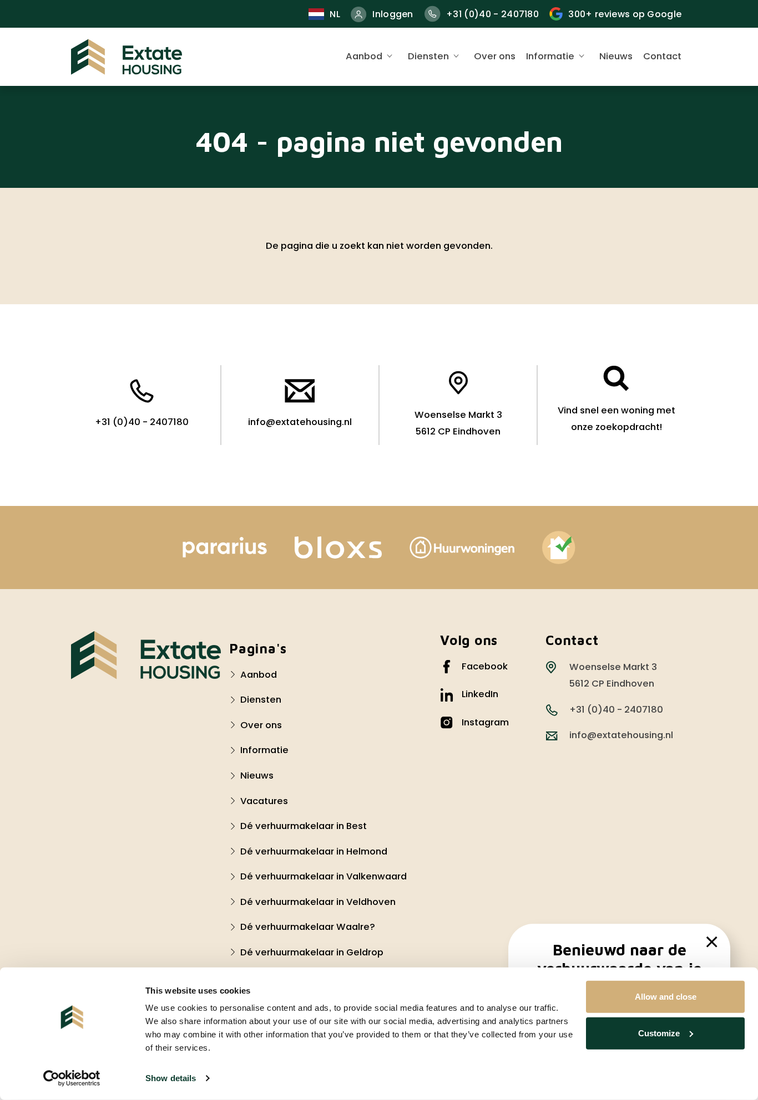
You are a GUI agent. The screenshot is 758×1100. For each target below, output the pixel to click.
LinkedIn (480, 694)
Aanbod (364, 56)
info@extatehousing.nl (300, 422)
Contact (662, 56)
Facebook (485, 666)
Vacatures (264, 801)
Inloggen (392, 14)
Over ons (495, 56)
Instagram (485, 722)
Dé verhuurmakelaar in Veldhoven (318, 902)
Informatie (550, 56)
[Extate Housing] (126, 57)
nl (335, 14)
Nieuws (616, 56)
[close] (712, 942)
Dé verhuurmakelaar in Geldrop (311, 952)
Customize (659, 1032)
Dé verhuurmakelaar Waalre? (307, 926)
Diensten (428, 56)
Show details (170, 1078)
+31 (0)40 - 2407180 (492, 14)
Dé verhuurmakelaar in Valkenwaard (323, 876)
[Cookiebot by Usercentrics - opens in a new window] (71, 1078)
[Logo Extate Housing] (146, 655)
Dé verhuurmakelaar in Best (303, 826)
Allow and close (665, 996)
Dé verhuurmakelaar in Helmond (313, 851)
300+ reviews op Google (624, 14)
